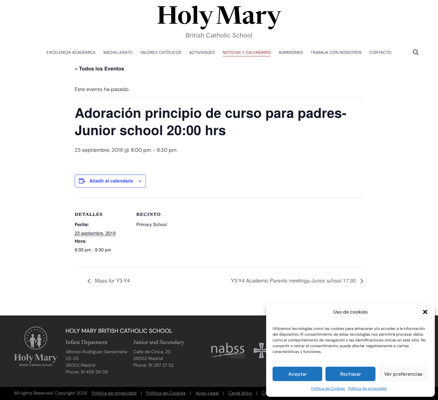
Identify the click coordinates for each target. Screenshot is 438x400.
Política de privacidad (367, 388)
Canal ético (240, 393)
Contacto (380, 52)
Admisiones (291, 52)
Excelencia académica (71, 52)
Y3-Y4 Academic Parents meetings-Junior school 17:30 (294, 280)
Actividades (202, 52)
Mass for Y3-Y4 (112, 280)
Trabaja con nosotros (336, 52)
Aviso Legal (207, 393)
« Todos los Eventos (99, 68)
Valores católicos (160, 52)
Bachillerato (118, 52)
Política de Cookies (328, 388)
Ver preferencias (403, 374)
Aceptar (297, 374)
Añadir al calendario (111, 180)
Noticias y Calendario (247, 52)
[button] (425, 312)
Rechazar (350, 374)
